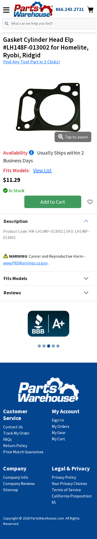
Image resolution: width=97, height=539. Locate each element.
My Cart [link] (58, 438)
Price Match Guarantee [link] (23, 451)
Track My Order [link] (16, 433)
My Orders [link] (60, 426)
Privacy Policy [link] (64, 477)
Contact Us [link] (13, 426)
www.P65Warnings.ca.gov (25, 262)
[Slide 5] (57, 346)
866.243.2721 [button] (70, 9)
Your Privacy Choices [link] (69, 483)
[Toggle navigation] (6, 10)
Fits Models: (17, 170)
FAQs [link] (7, 439)
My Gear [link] (59, 432)
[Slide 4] (53, 346)
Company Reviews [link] (19, 483)
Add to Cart (52, 201)
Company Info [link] (15, 477)
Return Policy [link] (15, 445)
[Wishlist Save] (90, 202)
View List (42, 170)
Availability (16, 152)
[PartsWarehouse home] (40, 7)
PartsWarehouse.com (47, 518)
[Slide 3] (48, 346)
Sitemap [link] (10, 489)
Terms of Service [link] (66, 489)
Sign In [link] (58, 420)
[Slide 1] (39, 346)
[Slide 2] (44, 346)
